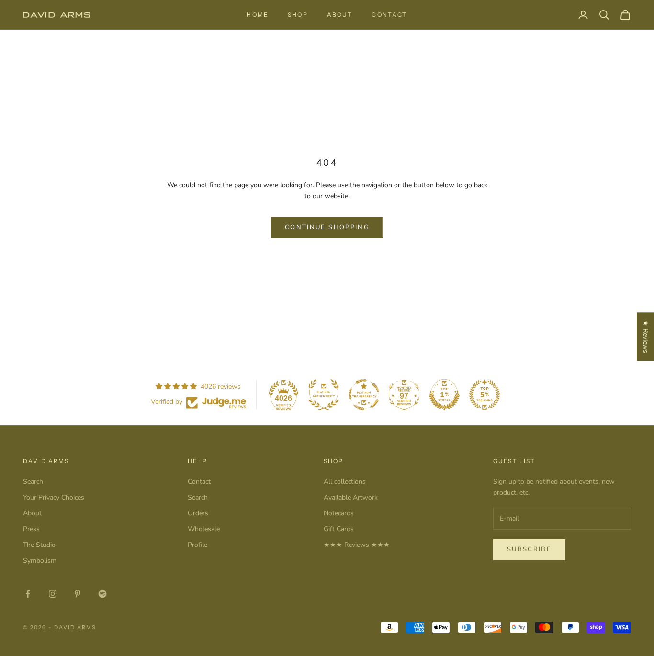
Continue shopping (327, 227)
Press (31, 529)
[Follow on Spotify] (102, 594)
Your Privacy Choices (53, 497)
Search (33, 481)
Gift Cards (339, 529)
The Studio (39, 544)
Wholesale (204, 529)
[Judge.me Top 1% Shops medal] (444, 394)
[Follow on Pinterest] (77, 594)
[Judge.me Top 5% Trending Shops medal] (484, 394)
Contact (389, 14)
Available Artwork (351, 497)
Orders (198, 513)
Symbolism (39, 560)
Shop (298, 14)
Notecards (339, 513)
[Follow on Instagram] (52, 594)
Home (258, 14)
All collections (345, 481)
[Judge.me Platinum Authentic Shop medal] (323, 394)
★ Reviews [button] (645, 336)
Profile (197, 544)
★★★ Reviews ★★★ (357, 544)
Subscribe (529, 549)
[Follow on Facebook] (28, 594)
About (340, 14)
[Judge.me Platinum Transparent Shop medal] (364, 394)
